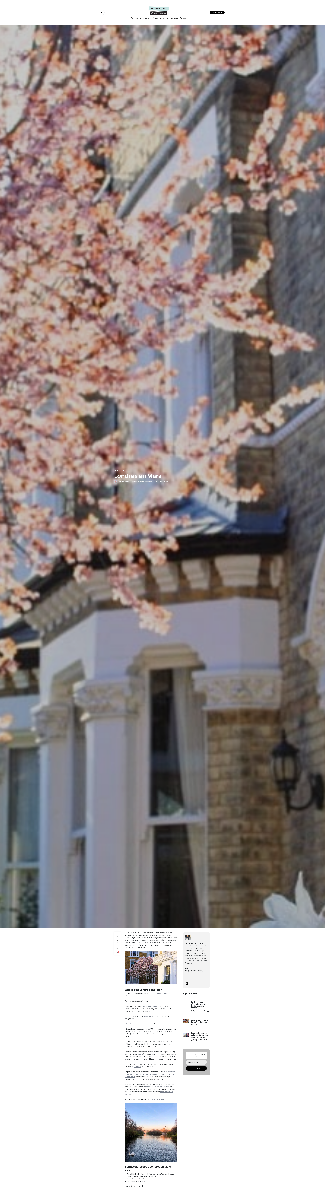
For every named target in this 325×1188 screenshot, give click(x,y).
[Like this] (117, 953)
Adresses (134, 18)
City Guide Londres (120, 471)
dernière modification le (141, 482)
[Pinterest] (117, 945)
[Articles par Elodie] (115, 481)
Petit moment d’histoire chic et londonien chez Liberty (198, 1005)
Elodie (122, 481)
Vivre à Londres (159, 18)
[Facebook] (117, 936)
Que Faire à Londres (157, 1099)
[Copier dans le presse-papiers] (117, 949)
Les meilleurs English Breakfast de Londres (200, 1021)
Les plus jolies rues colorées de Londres (199, 1034)
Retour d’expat (172, 18)
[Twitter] (117, 940)
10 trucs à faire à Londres (158, 993)
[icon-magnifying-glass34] (108, 12)
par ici (141, 1054)
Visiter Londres (145, 18)
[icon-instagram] (102, 12)
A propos (183, 18)
